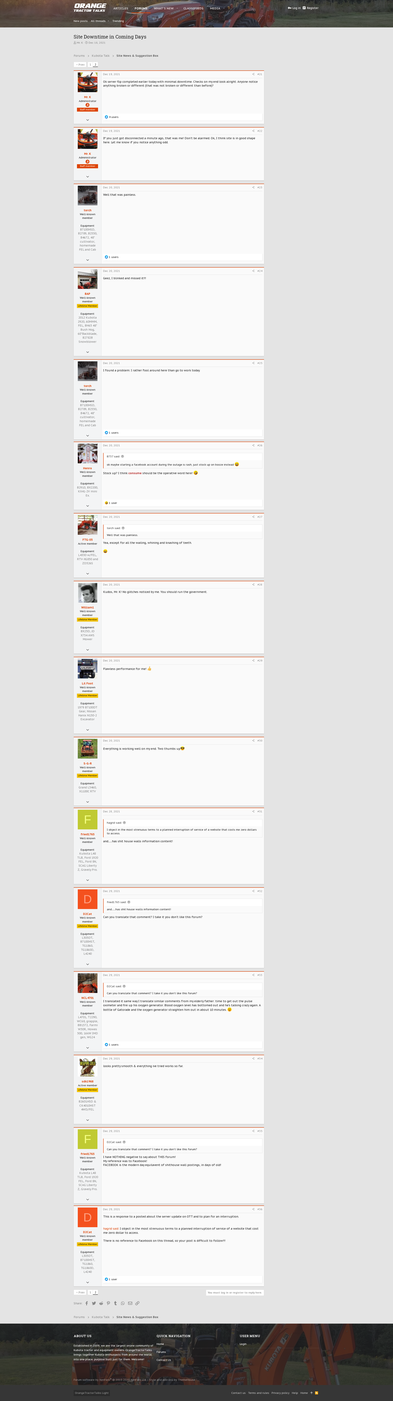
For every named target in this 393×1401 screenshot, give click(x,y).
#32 (259, 891)
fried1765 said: (116, 902)
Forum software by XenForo (110, 1380)
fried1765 (87, 834)
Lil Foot (87, 683)
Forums (161, 1352)
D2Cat (87, 914)
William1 (87, 607)
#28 (259, 584)
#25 (259, 363)
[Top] (311, 1393)
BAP (87, 294)
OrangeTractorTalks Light (92, 1393)
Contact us (164, 1360)
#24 (259, 271)
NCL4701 (87, 998)
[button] (177, 8)
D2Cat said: (114, 986)
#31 (259, 811)
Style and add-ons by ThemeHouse (172, 1380)
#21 (259, 74)
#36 (259, 1209)
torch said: (114, 528)
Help (295, 1393)
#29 (259, 660)
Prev (81, 65)
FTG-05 (87, 540)
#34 (259, 1058)
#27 (259, 517)
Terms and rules (258, 1393)
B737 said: (113, 456)
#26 (259, 445)
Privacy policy (280, 1393)
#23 (259, 187)
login (243, 1344)
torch (87, 210)
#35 (259, 1131)
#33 (259, 975)
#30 (259, 740)
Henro (87, 468)
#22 (259, 131)
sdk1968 (87, 1081)
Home (160, 1344)
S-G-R (88, 763)
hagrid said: (114, 822)
